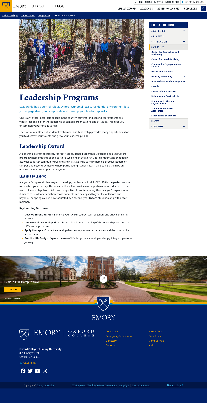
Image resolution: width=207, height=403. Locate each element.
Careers (110, 345)
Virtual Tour (155, 331)
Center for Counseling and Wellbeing (165, 53)
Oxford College (10, 15)
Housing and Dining (161, 76)
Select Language (194, 1)
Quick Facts (157, 36)
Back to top (174, 385)
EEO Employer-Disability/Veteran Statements (94, 385)
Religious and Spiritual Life (165, 96)
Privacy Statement (141, 385)
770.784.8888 (29, 363)
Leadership (157, 126)
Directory (111, 341)
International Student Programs (168, 81)
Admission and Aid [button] (168, 8)
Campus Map (156, 341)
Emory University (45, 385)
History (155, 121)
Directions (155, 336)
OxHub (155, 86)
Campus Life (44, 15)
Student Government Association (162, 110)
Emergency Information (119, 336)
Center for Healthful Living (165, 59)
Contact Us (112, 331)
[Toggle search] (203, 8)
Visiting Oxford (159, 41)
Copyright (124, 385)
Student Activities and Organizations (163, 102)
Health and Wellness (162, 71)
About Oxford (158, 30)
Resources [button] (191, 8)
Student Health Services (163, 115)
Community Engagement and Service (166, 65)
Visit (151, 345)
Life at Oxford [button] (128, 8)
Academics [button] (147, 8)
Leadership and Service (163, 91)
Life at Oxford (28, 15)
